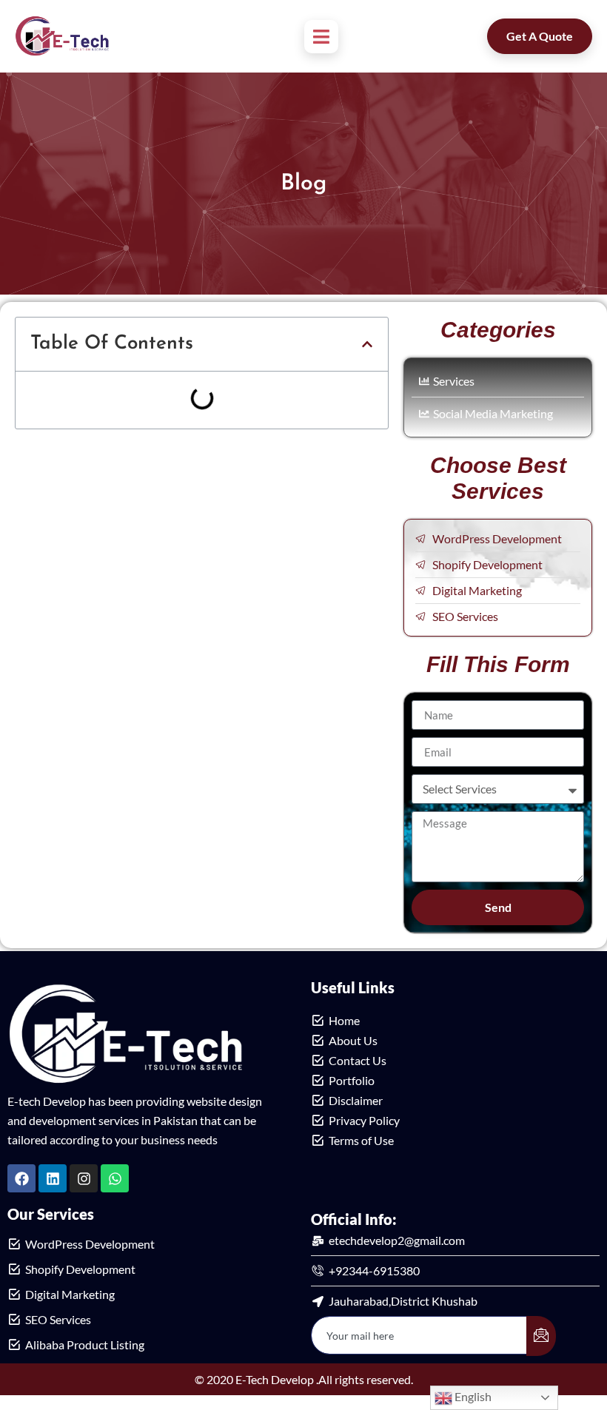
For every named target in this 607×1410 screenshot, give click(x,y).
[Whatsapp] (115, 1178)
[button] (367, 344)
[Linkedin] (52, 1178)
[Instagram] (84, 1178)
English (472, 1396)
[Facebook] (21, 1178)
